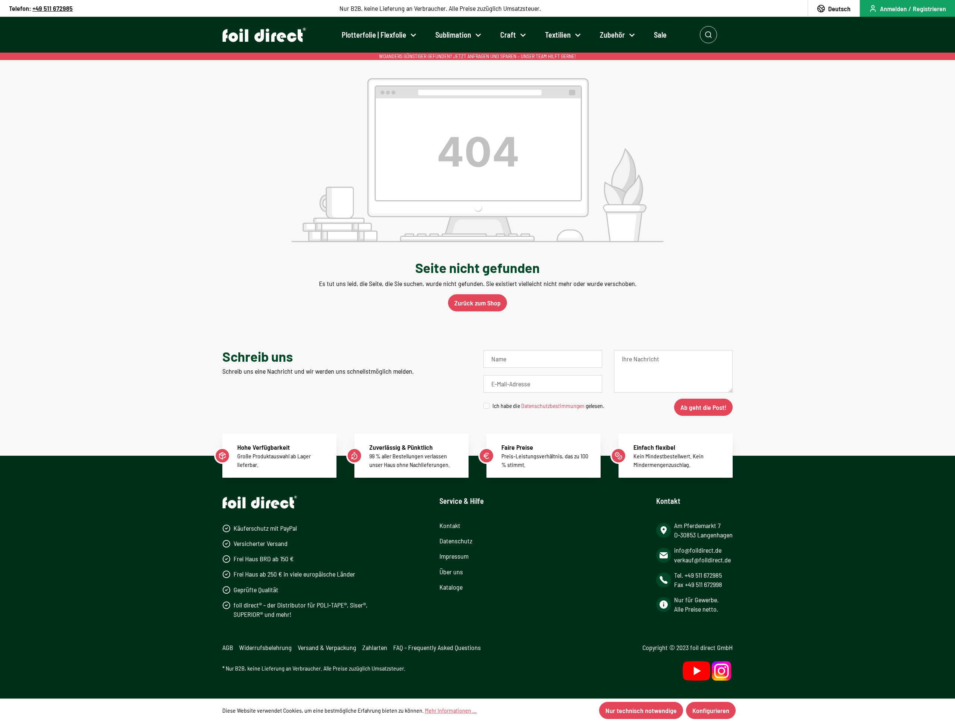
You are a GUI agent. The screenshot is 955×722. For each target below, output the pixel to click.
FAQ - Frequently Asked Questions (437, 647)
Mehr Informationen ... (451, 710)
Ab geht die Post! (703, 407)
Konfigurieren (710, 710)
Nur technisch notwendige (641, 710)
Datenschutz (455, 541)
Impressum (454, 556)
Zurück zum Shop (477, 303)
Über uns (451, 572)
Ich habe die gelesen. (548, 405)
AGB (227, 647)
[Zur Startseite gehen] (264, 35)
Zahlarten (374, 647)
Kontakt (449, 525)
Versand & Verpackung (327, 647)
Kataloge (451, 587)
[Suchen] (708, 34)
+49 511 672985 (52, 8)
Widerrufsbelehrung (265, 647)
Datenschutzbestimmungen (553, 405)
